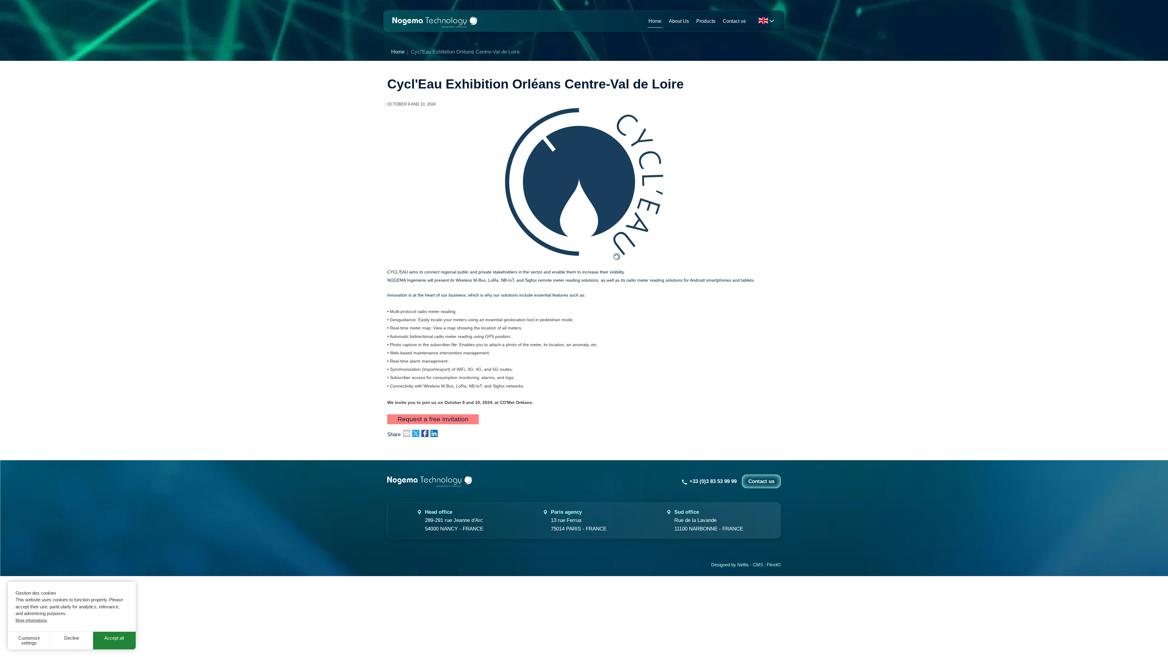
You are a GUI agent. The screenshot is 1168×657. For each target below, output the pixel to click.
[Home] (435, 21)
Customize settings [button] (29, 640)
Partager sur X (415, 433)
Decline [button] (71, 638)
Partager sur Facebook (425, 433)
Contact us (761, 481)
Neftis (743, 564)
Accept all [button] (114, 638)
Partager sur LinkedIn (434, 433)
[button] (584, 183)
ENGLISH (763, 20)
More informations (31, 620)
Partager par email (406, 433)
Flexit (772, 564)
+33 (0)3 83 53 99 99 (713, 481)
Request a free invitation (433, 419)
